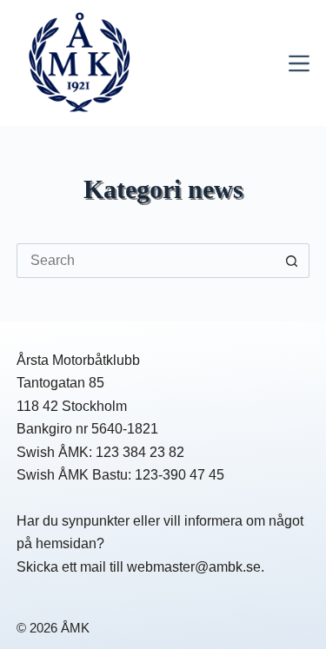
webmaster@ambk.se (194, 567)
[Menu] (299, 63)
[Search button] (292, 260)
